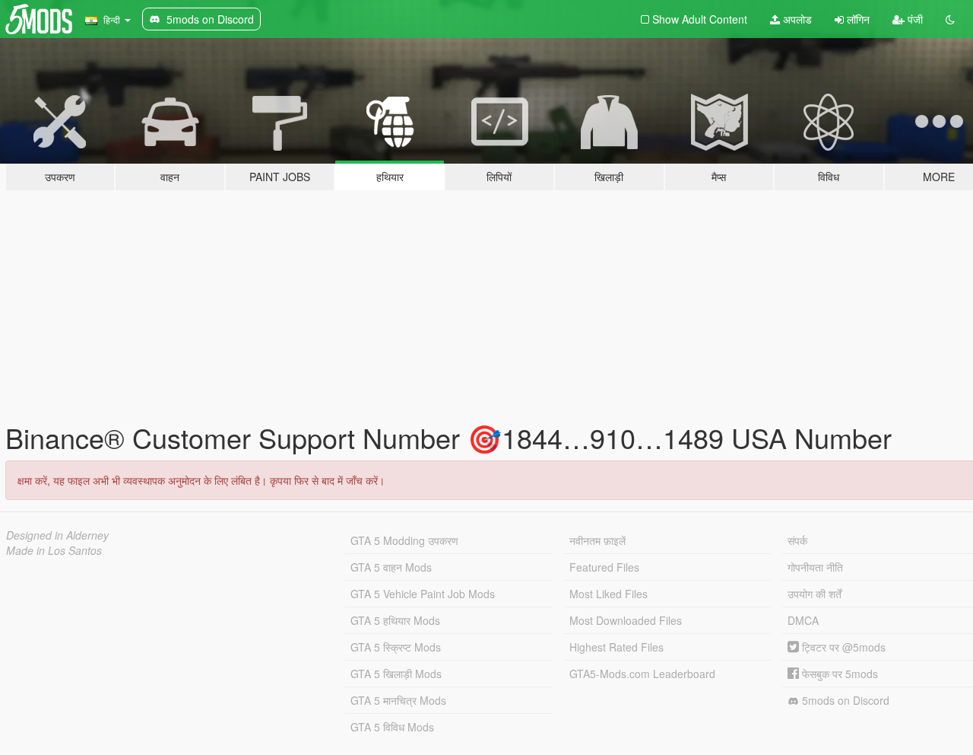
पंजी (914, 19)
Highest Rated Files (616, 647)
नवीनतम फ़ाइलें (597, 540)
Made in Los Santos (54, 550)
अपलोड (796, 19)
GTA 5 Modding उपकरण (404, 540)
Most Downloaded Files (625, 620)
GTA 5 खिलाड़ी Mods (396, 673)
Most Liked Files (608, 593)
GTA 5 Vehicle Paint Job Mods (422, 593)
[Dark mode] (950, 19)
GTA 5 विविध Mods (392, 726)
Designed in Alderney (57, 535)
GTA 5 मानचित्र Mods (398, 700)
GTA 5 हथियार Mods (395, 620)
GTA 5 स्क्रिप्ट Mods (395, 647)
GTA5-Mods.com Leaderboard (642, 673)
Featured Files (604, 567)
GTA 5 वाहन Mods (391, 567)
